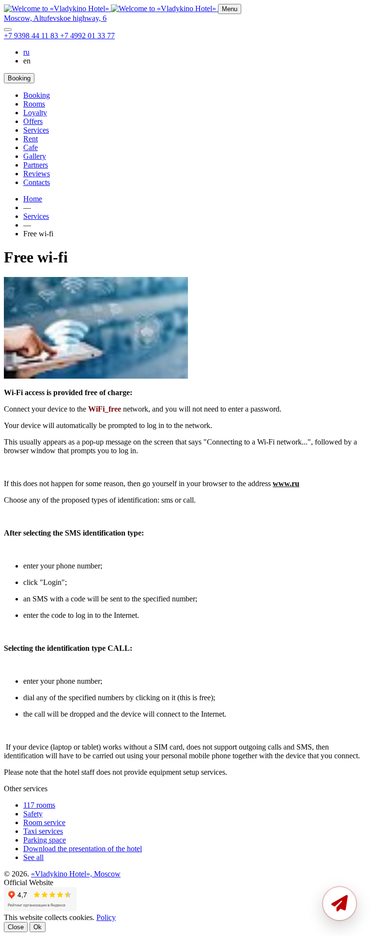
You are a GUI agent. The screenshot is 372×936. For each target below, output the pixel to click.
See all (33, 857)
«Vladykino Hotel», (76, 874)
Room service (44, 822)
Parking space (44, 840)
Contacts (36, 182)
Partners (35, 165)
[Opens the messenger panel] (8, 29)
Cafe (30, 147)
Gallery (34, 156)
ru (26, 52)
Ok (37, 927)
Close (16, 927)
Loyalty (35, 112)
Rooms (34, 104)
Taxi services (43, 831)
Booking (36, 95)
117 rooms (39, 805)
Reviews (36, 173)
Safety (33, 814)
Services (36, 130)
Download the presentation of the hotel (82, 848)
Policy (106, 917)
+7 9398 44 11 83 (32, 35)
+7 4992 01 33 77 (87, 35)
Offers (33, 121)
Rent (30, 139)
